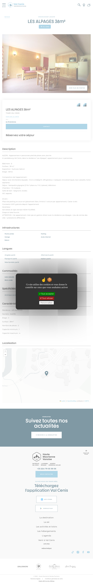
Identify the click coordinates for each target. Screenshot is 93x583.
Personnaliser (46, 303)
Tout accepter (47, 294)
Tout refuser (47, 298)
